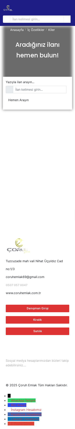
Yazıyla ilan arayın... (20, 82)
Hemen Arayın (18, 100)
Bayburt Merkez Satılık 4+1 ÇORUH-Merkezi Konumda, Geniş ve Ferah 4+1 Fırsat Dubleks (37, 180)
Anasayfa (17, 30)
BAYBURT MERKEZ (16, 197)
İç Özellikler (36, 30)
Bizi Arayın (18, 405)
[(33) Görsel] (4, 160)
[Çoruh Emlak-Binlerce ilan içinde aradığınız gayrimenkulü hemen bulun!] (8, 8)
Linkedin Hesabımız (25, 419)
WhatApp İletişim (23, 400)
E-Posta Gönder (22, 424)
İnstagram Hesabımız (26, 410)
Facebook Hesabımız (26, 414)
